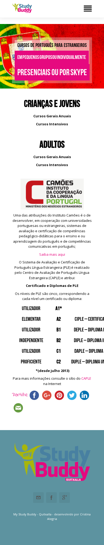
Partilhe (20, 395)
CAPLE (86, 378)
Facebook (51, 497)
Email (38, 497)
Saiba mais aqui (52, 254)
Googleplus (64, 497)
